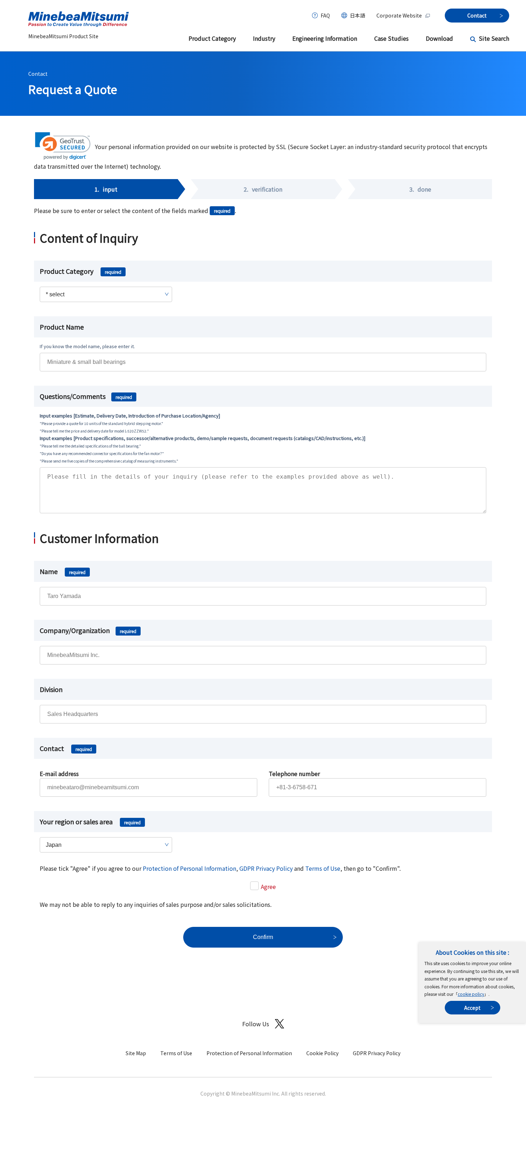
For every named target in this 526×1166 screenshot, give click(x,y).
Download (439, 38)
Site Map (136, 1053)
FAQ (325, 15)
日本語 (357, 15)
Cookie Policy (322, 1053)
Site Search (494, 38)
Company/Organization (88, 630)
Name (63, 571)
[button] (63, 146)
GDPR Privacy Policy (266, 868)
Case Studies (391, 38)
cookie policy (471, 994)
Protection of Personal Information (189, 868)
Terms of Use (322, 868)
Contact (38, 73)
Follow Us (255, 1023)
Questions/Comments (86, 396)
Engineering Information (324, 38)
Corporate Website (399, 15)
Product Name (62, 326)
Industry (264, 38)
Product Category (212, 38)
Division (51, 689)
